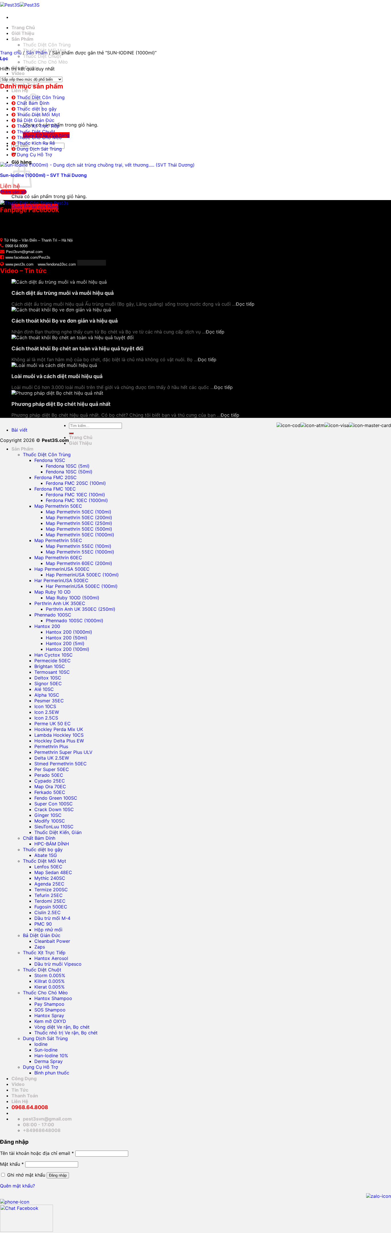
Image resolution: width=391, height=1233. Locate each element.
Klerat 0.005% (49, 987)
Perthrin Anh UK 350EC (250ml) (80, 609)
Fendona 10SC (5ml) (68, 466)
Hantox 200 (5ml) (65, 643)
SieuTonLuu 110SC (54, 826)
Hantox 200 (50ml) (66, 638)
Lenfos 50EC (48, 867)
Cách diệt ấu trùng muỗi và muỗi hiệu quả (62, 293)
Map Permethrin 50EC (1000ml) (80, 535)
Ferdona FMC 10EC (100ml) (75, 494)
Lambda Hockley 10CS (59, 735)
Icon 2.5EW (46, 712)
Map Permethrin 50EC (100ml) (78, 512)
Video (18, 73)
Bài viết (19, 430)
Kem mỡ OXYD (50, 1021)
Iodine (41, 1044)
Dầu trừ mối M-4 (52, 918)
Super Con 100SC (53, 804)
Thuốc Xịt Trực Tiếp (38, 126)
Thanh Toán (24, 1095)
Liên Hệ (19, 90)
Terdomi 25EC (50, 901)
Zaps (39, 947)
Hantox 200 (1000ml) (69, 632)
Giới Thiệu (22, 33)
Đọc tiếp (245, 304)
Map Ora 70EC (50, 786)
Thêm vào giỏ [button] (13, 191)
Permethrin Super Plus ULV (63, 752)
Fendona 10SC (49, 460)
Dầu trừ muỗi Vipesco (58, 964)
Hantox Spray (49, 1015)
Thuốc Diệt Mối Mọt (44, 861)
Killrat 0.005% (49, 981)
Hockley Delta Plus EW (59, 741)
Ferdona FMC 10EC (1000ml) (77, 500)
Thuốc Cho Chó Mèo (45, 62)
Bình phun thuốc (51, 1073)
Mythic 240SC (49, 878)
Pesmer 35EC (49, 701)
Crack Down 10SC (54, 809)
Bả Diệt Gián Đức (35, 120)
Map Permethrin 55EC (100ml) (78, 546)
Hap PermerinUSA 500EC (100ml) (82, 575)
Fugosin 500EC (50, 907)
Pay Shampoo (49, 1004)
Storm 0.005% (49, 975)
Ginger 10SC (48, 815)
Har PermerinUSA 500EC (61, 580)
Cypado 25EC (49, 781)
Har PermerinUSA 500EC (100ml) (82, 586)
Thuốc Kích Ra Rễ (36, 143)
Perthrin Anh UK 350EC (59, 603)
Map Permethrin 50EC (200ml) (79, 517)
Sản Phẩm (22, 39)
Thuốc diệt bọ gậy (43, 849)
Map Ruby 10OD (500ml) (72, 597)
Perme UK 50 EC (52, 723)
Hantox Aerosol (51, 958)
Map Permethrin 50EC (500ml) (79, 529)
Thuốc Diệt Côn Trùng (47, 45)
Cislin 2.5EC (47, 912)
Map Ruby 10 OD (52, 592)
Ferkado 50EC (49, 792)
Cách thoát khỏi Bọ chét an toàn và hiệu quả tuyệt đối (77, 348)
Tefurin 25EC (48, 895)
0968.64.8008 (29, 1107)
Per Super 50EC (51, 769)
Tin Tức (19, 1090)
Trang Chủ (23, 27)
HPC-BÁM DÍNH (51, 844)
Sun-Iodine (46, 1050)
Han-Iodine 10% (51, 1055)
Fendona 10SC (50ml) (69, 472)
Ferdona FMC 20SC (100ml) (76, 483)
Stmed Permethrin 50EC (60, 763)
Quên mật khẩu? (17, 1186)
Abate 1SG (45, 855)
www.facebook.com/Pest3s (27, 257)
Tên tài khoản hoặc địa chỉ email (37, 1153)
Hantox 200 (47, 626)
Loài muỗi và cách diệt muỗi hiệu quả (56, 376)
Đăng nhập (58, 1175)
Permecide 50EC (52, 660)
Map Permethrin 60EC (58, 557)
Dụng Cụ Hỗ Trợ (34, 154)
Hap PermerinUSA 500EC (62, 569)
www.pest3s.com (19, 264)
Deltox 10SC (47, 678)
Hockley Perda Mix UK (58, 729)
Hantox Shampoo (53, 998)
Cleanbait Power (52, 941)
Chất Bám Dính (39, 838)
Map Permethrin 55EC (58, 540)
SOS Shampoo (50, 1010)
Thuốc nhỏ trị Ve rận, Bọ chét (66, 1033)
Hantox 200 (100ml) (67, 649)
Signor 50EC (48, 683)
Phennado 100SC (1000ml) (74, 620)
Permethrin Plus (51, 746)
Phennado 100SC (52, 615)
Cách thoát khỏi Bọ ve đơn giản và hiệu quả (64, 321)
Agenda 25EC (49, 884)
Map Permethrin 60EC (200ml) (79, 563)
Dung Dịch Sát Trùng (39, 149)
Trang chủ (10, 53)
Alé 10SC (44, 689)
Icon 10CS (45, 706)
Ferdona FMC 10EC (55, 489)
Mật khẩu (12, 1164)
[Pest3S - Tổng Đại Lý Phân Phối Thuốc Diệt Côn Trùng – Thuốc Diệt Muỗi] (20, 5)
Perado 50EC (48, 775)
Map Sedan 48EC (53, 872)
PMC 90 (43, 924)
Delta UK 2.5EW (51, 758)
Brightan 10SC (49, 666)
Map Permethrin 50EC (58, 506)
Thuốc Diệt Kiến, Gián (58, 832)
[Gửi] (71, 433)
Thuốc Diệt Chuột (42, 56)
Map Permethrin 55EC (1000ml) (80, 552)
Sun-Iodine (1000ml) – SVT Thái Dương (43, 175)
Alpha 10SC (46, 695)
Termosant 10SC (52, 672)
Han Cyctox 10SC (53, 655)
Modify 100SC (49, 821)
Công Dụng (24, 1078)
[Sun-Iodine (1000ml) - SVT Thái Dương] (97, 165)
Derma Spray (48, 1061)
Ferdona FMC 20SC (55, 477)
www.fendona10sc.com (57, 264)
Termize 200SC (51, 889)
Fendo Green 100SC (55, 798)
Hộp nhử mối (48, 929)
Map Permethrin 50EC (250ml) (79, 523)
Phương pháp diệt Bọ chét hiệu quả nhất (60, 404)
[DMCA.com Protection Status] (91, 264)
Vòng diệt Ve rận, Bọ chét (62, 1027)
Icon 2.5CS (46, 718)
